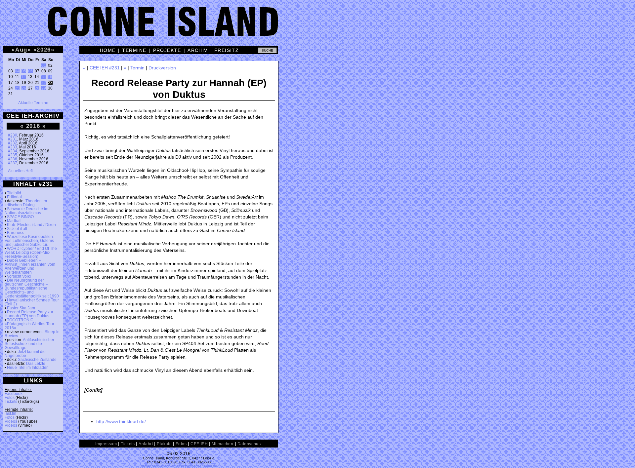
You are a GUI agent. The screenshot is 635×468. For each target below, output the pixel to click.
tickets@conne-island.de (197, 466)
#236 (12, 159)
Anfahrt (146, 444)
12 (23, 77)
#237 (12, 163)
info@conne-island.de (158, 466)
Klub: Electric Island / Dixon (31, 225)
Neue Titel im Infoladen (28, 368)
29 (43, 88)
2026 (44, 49)
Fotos (10, 398)
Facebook (13, 394)
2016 (33, 126)
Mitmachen (222, 444)
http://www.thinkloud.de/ (121, 421)
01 (43, 65)
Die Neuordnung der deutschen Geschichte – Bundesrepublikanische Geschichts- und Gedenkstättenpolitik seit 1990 (32, 288)
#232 (12, 143)
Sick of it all (17, 229)
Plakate (164, 444)
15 (43, 77)
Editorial (14, 197)
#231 (12, 139)
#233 (12, 147)
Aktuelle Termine (33, 103)
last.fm (10, 413)
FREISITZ (226, 50)
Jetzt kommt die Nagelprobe (25, 354)
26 (23, 88)
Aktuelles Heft (20, 171)
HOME (108, 50)
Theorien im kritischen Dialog (26, 203)
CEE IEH (199, 444)
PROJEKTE (167, 50)
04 (17, 71)
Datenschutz (249, 444)
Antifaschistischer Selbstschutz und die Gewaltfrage (29, 344)
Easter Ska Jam (21, 308)
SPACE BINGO (20, 217)
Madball (14, 221)
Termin (137, 67)
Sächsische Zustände (37, 360)
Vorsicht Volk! (19, 276)
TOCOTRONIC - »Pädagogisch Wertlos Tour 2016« (29, 324)
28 (37, 88)
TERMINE (134, 50)
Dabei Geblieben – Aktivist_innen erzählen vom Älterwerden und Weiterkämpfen (30, 266)
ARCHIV (198, 50)
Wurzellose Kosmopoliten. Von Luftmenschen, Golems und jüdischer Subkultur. (29, 241)
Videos (11, 421)
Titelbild (14, 193)
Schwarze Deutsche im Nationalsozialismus (26, 211)
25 (17, 88)
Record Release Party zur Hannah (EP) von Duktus (29, 314)
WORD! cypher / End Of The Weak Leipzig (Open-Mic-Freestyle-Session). (31, 252)
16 (50, 77)
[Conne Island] (317, 26)
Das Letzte (35, 364)
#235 (12, 155)
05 (23, 71)
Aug (21, 49)
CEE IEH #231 (105, 67)
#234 (12, 151)
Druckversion (162, 67)
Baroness (15, 233)
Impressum (106, 444)
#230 (12, 135)
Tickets (11, 402)
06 (30, 71)
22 (43, 83)
